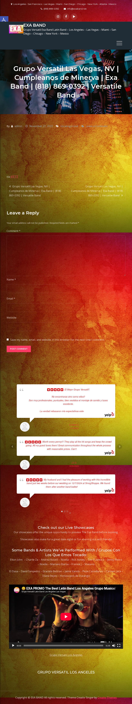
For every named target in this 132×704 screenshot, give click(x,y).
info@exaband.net (77, 8)
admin (18, 126)
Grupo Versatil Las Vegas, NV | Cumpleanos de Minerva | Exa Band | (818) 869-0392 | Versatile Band (35, 191)
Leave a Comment (96, 126)
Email (11, 298)
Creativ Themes (107, 697)
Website (11, 317)
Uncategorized (69, 126)
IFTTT (14, 176)
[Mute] (113, 645)
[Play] (13, 645)
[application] (66, 617)
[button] (4, 20)
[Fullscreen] (118, 645)
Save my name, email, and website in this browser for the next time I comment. (57, 339)
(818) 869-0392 (51, 8)
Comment (13, 231)
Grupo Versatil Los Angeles (66, 655)
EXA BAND (34, 25)
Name (11, 279)
